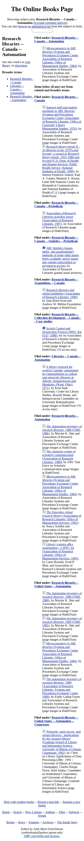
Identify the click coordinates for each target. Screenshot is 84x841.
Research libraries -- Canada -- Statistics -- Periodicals (56, 239)
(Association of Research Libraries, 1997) (59, 218)
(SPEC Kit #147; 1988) (61, 332)
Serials (42, 815)
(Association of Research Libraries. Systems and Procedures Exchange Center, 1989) (61, 687)
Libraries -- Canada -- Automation (17, 89)
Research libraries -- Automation (22, 98)
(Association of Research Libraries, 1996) (61, 293)
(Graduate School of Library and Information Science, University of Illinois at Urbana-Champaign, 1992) (61, 742)
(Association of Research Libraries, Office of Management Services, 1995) (60, 551)
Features (34, 822)
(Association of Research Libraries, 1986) (58, 457)
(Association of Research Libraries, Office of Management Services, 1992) (61, 517)
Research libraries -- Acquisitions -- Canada (56, 281)
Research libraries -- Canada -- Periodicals (56, 204)
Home (6, 812)
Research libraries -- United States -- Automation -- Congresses (56, 721)
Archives (48, 822)
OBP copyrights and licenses (42, 836)
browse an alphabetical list (34, 26)
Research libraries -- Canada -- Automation (56, 39)
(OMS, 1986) (62, 430)
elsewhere (21, 65)
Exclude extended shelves (50, 22)
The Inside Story (67, 822)
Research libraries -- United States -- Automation (56, 584)
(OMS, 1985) (62, 622)
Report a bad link (48, 802)
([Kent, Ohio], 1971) (60, 377)
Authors (50, 812)
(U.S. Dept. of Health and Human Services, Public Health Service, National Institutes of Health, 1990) (61, 159)
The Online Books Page (42, 8)
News (21, 822)
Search (17, 812)
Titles (62, 812)
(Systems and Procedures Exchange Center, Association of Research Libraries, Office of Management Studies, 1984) (60, 57)
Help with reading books (19, 802)
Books (10, 822)
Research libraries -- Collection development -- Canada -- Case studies (57, 318)
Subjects (74, 812)
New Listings (33, 812)
